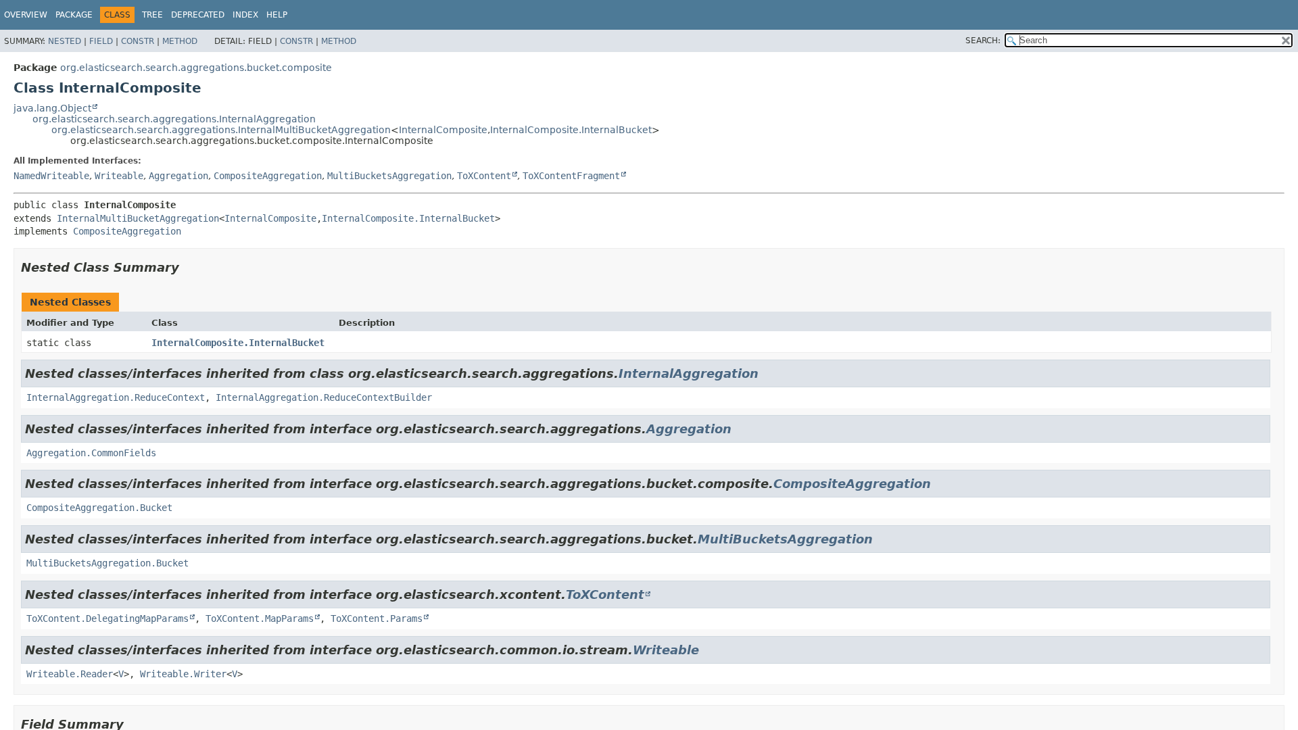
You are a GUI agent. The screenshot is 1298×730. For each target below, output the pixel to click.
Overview (25, 15)
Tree (152, 15)
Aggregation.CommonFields (91, 452)
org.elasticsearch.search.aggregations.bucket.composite (196, 67)
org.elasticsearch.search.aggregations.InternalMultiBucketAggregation (221, 129)
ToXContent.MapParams (260, 618)
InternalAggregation (689, 373)
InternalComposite (443, 129)
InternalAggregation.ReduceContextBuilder (324, 397)
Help (276, 15)
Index (245, 15)
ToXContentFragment (571, 175)
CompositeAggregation (268, 175)
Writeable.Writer (183, 673)
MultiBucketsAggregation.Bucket (107, 563)
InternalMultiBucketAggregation (138, 218)
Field (101, 41)
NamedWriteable (51, 175)
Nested (64, 41)
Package (74, 15)
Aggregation (178, 175)
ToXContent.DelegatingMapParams (107, 618)
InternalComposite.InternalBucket (571, 129)
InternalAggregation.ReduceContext (115, 397)
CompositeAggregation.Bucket (99, 507)
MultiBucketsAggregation (389, 175)
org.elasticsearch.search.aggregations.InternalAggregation (174, 119)
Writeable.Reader (69, 673)
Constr (137, 41)
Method (179, 41)
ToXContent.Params (377, 618)
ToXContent (484, 175)
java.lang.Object (52, 108)
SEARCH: (983, 40)
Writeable (119, 175)
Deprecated (197, 15)
